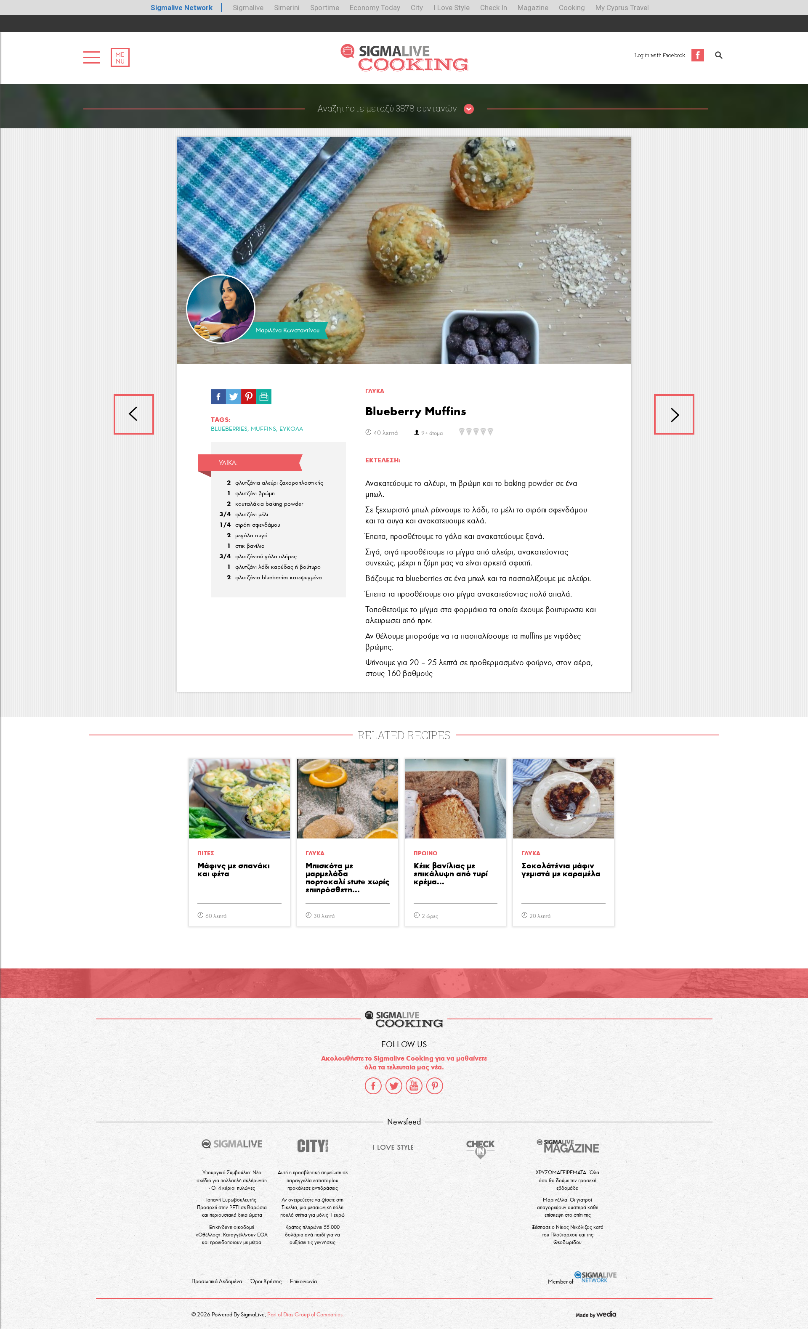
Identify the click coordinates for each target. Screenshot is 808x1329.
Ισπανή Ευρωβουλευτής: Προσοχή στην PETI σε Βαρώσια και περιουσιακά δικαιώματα (232, 1207)
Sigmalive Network (182, 7)
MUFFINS (263, 428)
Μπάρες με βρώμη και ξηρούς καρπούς (134, 414)
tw (233, 394)
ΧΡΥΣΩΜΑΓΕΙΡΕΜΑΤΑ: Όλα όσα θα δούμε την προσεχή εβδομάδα (567, 1180)
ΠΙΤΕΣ (205, 853)
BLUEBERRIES (229, 428)
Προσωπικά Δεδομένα (216, 1281)
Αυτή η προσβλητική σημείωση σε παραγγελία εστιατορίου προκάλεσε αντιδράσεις (313, 1180)
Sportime (324, 7)
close (468, 109)
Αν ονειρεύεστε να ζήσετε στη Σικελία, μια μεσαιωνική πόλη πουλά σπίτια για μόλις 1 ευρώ (312, 1207)
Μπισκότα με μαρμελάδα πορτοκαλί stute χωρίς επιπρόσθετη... (347, 878)
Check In (493, 7)
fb (218, 394)
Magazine (533, 7)
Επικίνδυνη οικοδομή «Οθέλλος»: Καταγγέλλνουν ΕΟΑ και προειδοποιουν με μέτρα (232, 1234)
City (417, 7)
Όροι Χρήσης (266, 1281)
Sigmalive (248, 7)
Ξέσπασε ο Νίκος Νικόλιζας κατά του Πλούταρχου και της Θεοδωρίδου (567, 1234)
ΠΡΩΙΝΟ (425, 853)
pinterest (434, 1085)
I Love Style (451, 7)
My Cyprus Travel (622, 7)
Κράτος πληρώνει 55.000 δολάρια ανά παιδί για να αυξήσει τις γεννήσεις (312, 1234)
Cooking (572, 7)
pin (248, 394)
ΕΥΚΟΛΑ (291, 428)
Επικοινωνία (303, 1281)
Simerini (287, 7)
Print (263, 394)
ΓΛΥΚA (374, 391)
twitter (393, 1085)
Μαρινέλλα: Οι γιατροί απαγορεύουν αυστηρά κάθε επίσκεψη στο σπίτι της (567, 1207)
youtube (414, 1085)
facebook (373, 1085)
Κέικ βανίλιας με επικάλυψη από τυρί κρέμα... (451, 874)
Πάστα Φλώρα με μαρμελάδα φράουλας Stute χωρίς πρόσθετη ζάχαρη (674, 414)
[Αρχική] (404, 69)
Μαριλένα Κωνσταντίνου (287, 330)
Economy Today (375, 7)
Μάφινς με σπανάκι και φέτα (233, 870)
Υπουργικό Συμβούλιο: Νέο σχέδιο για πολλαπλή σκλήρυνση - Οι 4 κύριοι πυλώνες (232, 1180)
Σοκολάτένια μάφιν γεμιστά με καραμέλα (561, 870)
